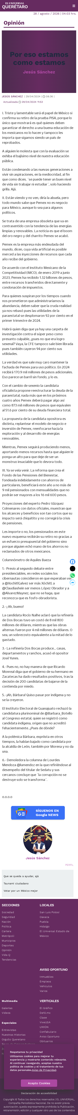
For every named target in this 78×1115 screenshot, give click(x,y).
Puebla (44, 921)
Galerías (7, 1008)
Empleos (45, 981)
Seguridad (8, 917)
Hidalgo (45, 926)
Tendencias (9, 959)
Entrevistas (9, 1029)
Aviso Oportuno (49, 1036)
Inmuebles (46, 976)
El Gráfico (46, 1008)
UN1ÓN (44, 1027)
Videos (6, 1012)
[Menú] (74, 6)
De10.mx (45, 1012)
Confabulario (48, 1031)
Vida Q (6, 954)
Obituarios (46, 1041)
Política (6, 926)
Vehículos (46, 986)
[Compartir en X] (72, 568)
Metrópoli (8, 935)
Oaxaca (44, 917)
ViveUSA (45, 1022)
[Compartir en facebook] (72, 561)
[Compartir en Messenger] (72, 582)
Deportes (8, 945)
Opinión (7, 950)
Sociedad (8, 912)
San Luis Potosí (49, 912)
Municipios (9, 940)
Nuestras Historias (14, 1034)
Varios (44, 990)
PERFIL (69, 864)
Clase (43, 1017)
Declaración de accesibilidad (39, 1093)
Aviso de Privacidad (44, 1070)
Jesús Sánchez (39, 72)
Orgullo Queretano (13, 1039)
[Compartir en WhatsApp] (72, 575)
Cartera (6, 931)
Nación (6, 921)
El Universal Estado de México (54, 933)
